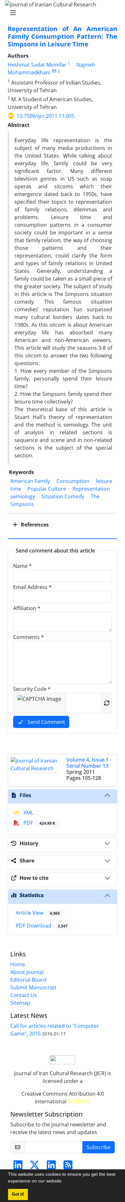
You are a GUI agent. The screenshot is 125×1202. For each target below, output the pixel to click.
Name (22, 565)
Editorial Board (28, 979)
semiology (22, 496)
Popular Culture (47, 488)
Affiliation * (26, 608)
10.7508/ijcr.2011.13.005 (45, 115)
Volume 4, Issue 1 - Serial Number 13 (89, 762)
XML (27, 812)
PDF (38, 822)
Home (17, 964)
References (34, 524)
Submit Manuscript (33, 987)
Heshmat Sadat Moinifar (37, 64)
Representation (91, 488)
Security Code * (32, 688)
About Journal (27, 972)
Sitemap (20, 1002)
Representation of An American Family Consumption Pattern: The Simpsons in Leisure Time (62, 36)
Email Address (32, 587)
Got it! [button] (18, 1194)
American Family (30, 481)
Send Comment (45, 721)
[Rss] (68, 1166)
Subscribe (99, 1147)
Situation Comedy (62, 496)
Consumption (72, 481)
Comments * (28, 637)
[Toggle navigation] (60, 12)
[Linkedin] (18, 1166)
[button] (65, 1182)
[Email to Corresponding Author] (54, 71)
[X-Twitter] (34, 1166)
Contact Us (23, 995)
